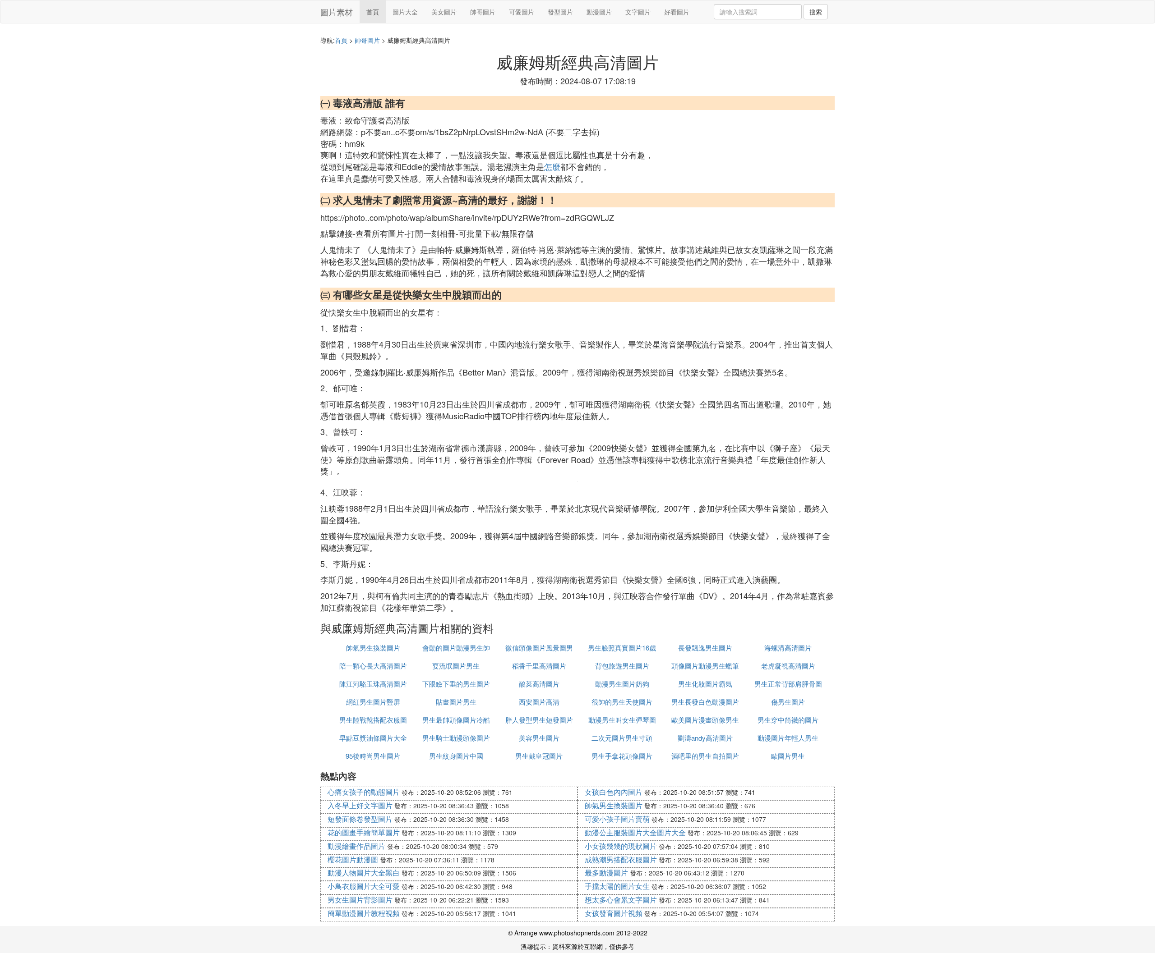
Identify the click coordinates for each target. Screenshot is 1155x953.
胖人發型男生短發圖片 (539, 719)
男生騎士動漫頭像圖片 (456, 737)
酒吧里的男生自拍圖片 (705, 756)
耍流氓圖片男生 (456, 665)
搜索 (815, 11)
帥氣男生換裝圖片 (373, 647)
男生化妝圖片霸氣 (705, 683)
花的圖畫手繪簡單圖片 (364, 832)
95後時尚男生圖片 (373, 756)
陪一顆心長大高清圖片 (373, 665)
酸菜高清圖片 (539, 683)
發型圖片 (560, 11)
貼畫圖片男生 (456, 701)
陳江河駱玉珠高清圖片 (373, 683)
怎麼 (552, 166)
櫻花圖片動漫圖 (353, 859)
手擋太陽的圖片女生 (617, 886)
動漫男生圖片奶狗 (622, 683)
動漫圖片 (599, 11)
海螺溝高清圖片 (788, 647)
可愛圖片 (521, 11)
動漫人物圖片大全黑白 (364, 872)
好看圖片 (676, 11)
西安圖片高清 (539, 701)
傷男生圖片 (788, 701)
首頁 (372, 11)
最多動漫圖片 (606, 872)
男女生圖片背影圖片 (360, 899)
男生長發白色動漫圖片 (705, 701)
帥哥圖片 (482, 11)
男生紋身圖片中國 (456, 756)
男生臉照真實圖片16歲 (622, 647)
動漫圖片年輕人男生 (788, 737)
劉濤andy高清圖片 (705, 737)
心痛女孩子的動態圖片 (364, 792)
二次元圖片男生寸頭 (621, 737)
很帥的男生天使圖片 (621, 701)
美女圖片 (444, 11)
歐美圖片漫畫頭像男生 (705, 719)
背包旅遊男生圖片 (622, 665)
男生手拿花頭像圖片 (621, 756)
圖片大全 (405, 11)
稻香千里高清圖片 (539, 665)
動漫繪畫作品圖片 (356, 846)
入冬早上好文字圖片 (360, 805)
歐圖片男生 (788, 756)
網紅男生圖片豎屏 (373, 701)
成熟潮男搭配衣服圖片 (621, 859)
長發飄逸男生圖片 (705, 647)
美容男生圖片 (539, 737)
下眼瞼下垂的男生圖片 (456, 683)
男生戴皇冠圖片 (539, 756)
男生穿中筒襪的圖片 (788, 719)
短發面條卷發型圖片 (360, 819)
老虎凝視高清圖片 (788, 665)
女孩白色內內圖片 (613, 792)
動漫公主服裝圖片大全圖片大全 (635, 832)
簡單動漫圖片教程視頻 (364, 913)
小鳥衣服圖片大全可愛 (364, 886)
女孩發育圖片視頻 (613, 913)
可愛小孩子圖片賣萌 (617, 819)
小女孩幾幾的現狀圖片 (621, 846)
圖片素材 (336, 12)
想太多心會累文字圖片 (621, 899)
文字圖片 (638, 11)
